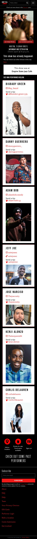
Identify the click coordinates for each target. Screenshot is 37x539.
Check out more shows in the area (18, 7)
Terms (27, 537)
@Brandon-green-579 (17, 94)
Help (3, 497)
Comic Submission (9, 522)
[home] (5, 2)
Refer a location (8, 518)
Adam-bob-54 (14, 200)
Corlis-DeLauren (15, 400)
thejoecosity (14, 302)
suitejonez (13, 262)
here (5, 62)
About (4, 489)
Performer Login (8, 514)
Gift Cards (6, 509)
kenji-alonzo (13, 341)
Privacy (23, 537)
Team (4, 501)
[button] (32, 3)
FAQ (3, 493)
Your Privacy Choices (10, 505)
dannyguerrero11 (15, 151)
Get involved (6, 526)
